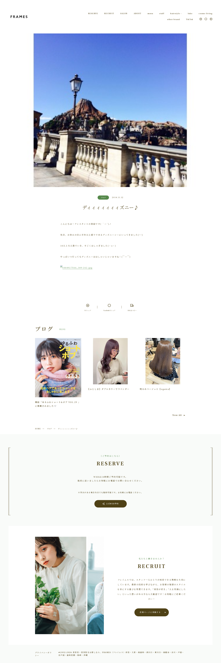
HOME (38, 429)
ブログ (49, 429)
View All (177, 415)
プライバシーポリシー (43, 654)
